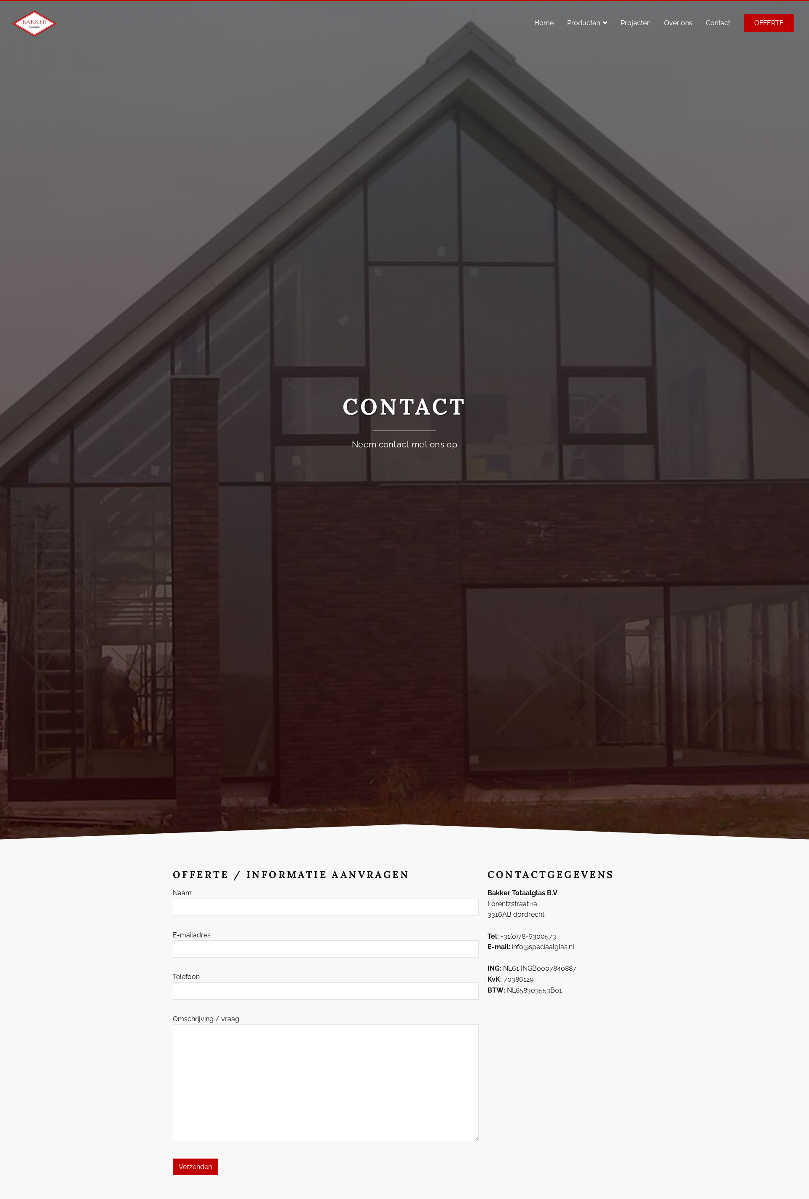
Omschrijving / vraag (206, 1019)
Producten (583, 23)
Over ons (678, 23)
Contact (718, 23)
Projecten (636, 23)
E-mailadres (192, 935)
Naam (182, 893)
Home (544, 23)
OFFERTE (769, 23)
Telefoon (186, 977)
